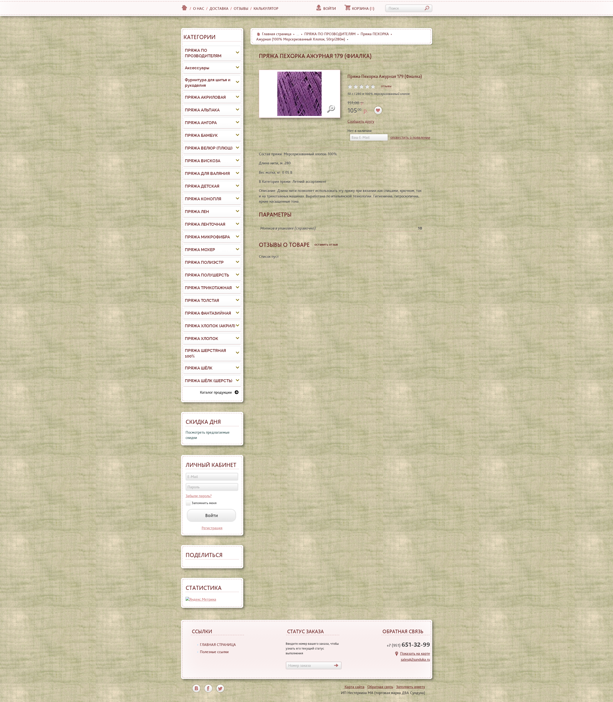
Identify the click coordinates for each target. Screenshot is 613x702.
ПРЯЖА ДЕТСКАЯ (202, 186)
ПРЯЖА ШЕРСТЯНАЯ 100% (205, 353)
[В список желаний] (378, 110)
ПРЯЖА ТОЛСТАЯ (202, 300)
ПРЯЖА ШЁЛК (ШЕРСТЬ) (208, 380)
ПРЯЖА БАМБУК (201, 135)
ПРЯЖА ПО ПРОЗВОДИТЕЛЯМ (203, 53)
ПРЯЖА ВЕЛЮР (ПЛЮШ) (209, 148)
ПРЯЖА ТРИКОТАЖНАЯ (208, 287)
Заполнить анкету (410, 687)
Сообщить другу (360, 121)
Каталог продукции (217, 392)
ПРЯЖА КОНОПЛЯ (203, 198)
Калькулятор (266, 8)
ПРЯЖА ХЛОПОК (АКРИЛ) (210, 325)
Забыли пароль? (199, 496)
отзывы (386, 86)
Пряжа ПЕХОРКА (375, 34)
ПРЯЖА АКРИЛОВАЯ (205, 97)
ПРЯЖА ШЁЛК (198, 368)
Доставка (219, 8)
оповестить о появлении (410, 137)
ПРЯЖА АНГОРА (201, 122)
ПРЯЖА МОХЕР (200, 249)
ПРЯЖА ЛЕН (197, 211)
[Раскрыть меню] (237, 53)
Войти (329, 8)
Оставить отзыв (326, 244)
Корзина (363, 8)
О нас (198, 8)
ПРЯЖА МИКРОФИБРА (207, 237)
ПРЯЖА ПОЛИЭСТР (204, 262)
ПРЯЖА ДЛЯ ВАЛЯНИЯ (207, 173)
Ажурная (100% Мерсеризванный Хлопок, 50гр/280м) (300, 39)
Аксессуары (197, 67)
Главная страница (276, 34)
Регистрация (212, 528)
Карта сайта (354, 687)
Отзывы (241, 8)
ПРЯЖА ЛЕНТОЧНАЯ (205, 224)
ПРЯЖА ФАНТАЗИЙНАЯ (208, 313)
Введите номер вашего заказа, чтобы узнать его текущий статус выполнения (312, 648)
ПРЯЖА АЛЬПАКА (202, 110)
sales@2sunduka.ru (415, 659)
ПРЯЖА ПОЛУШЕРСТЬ (207, 275)
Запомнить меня (204, 503)
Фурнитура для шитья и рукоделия (207, 82)
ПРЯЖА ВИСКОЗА (202, 160)
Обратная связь (380, 687)
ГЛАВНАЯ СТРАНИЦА (218, 644)
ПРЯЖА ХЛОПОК (201, 338)
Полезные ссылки (214, 652)
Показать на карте (415, 653)
